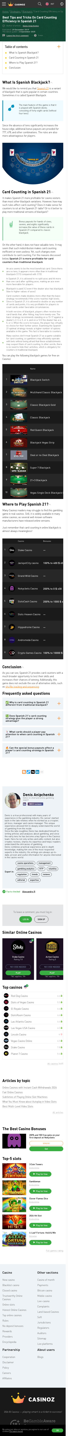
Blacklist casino (10, 1285)
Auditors (41, 1333)
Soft (39, 1317)
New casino (8, 1279)
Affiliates (7, 1378)
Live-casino (43, 1301)
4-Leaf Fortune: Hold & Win (42, 1233)
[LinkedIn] (37, 772)
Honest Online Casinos (14, 1309)
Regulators (43, 1327)
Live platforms (45, 1343)
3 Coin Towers (36, 1164)
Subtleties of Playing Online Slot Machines (24, 1096)
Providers (7, 1336)
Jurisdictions (44, 1322)
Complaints (43, 1306)
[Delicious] (28, 772)
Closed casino (9, 1290)
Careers (6, 1373)
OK (57, 1430)
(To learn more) (16, 1431)
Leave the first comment (17, 36)
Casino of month (46, 1279)
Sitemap (41, 1338)
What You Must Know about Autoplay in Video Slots (29, 1101)
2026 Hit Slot (35, 1216)
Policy (5, 1367)
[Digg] (33, 772)
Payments (42, 1285)
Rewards (7, 1331)
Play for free (41, 1174)
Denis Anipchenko (31, 26)
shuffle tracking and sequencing (22, 686)
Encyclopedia (9, 1341)
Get (46, 1149)
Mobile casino (44, 1295)
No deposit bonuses (12, 1325)
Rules (5, 1320)
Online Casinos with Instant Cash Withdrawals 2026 (29, 1087)
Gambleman (34, 1181)
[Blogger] (24, 772)
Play (18, 973)
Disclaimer (8, 1362)
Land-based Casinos (48, 1311)
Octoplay (33, 1236)
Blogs (40, 1357)
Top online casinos (12, 1315)
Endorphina (34, 1168)
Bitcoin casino (44, 1290)
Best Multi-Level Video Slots (17, 1106)
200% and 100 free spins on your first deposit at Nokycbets (44, 1136)
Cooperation (8, 1357)
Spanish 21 (43, 88)
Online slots (8, 1304)
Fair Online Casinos (12, 1092)
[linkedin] (24, 804)
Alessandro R (28, 891)
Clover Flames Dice (38, 1198)
